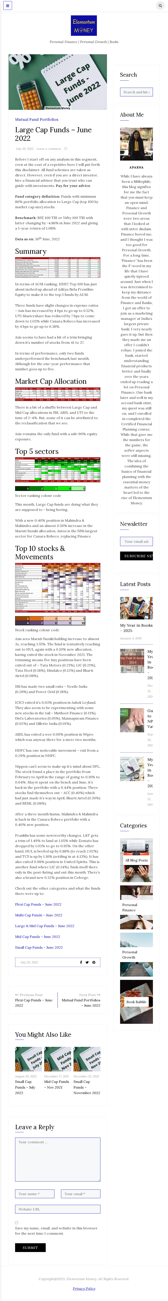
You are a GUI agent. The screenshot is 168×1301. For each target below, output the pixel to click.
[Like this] (65, 149)
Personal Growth (129, 954)
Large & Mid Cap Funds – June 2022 (44, 926)
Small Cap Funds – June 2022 (39, 947)
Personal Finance (129, 907)
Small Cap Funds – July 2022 (25, 1087)
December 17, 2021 (56, 1076)
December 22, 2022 (86, 1076)
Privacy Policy (84, 1288)
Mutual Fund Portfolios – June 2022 (81, 1000)
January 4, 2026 (131, 638)
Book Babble (136, 1002)
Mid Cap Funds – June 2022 (37, 936)
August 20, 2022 (26, 1076)
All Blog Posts (136, 860)
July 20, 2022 (24, 149)
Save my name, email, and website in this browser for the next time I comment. (56, 1231)
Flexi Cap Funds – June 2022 (38, 904)
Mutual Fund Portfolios (36, 119)
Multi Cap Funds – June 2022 (38, 915)
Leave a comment (49, 149)
